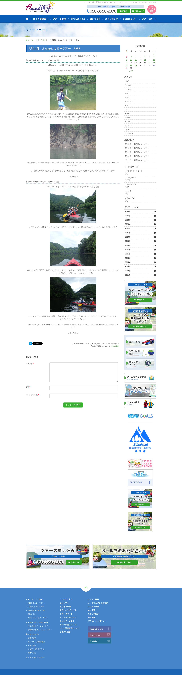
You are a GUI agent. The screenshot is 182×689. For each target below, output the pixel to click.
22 (154, 62)
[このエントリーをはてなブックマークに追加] (30, 343)
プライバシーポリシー (97, 621)
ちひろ (127, 121)
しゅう (127, 97)
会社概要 (91, 610)
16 (127, 62)
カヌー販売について (68, 625)
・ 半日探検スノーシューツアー (38, 626)
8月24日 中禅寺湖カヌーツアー (137, 152)
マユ (126, 93)
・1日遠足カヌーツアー (35, 607)
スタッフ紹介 (93, 614)
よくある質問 (65, 607)
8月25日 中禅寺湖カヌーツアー (137, 144)
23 (127, 65)
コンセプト (64, 603)
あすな (127, 113)
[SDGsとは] (140, 419)
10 (131, 60)
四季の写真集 (65, 632)
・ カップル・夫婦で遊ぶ (35, 642)
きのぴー (128, 125)
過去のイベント (130, 198)
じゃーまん (129, 101)
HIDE (127, 81)
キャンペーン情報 (67, 621)
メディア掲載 (93, 599)
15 (154, 60)
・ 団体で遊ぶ (31, 653)
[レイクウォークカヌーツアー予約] (140, 507)
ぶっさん (128, 89)
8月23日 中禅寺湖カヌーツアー (137, 156)
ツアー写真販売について (70, 628)
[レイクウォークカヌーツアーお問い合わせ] (140, 530)
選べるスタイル (32, 634)
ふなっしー (129, 117)
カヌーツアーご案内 (34, 599)
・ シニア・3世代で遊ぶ (35, 649)
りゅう (127, 105)
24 (131, 65)
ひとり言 (128, 191)
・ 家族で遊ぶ (31, 638)
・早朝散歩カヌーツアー (35, 610)
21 (149, 62)
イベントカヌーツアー (35, 657)
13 (145, 60)
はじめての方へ (66, 599)
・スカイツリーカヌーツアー (37, 618)
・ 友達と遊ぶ (31, 645)
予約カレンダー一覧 (68, 610)
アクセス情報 (93, 607)
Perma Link (115, 346)
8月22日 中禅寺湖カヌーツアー (137, 160)
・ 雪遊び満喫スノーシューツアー (39, 630)
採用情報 (91, 617)
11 (136, 60)
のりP (127, 129)
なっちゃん (129, 85)
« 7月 (131, 71)
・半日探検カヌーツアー (35, 603)
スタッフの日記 (130, 184)
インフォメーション (68, 617)
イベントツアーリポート (134, 171)
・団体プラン (31, 614)
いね (126, 109)
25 (136, 65)
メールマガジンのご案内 (98, 603)
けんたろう (129, 133)
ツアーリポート (130, 178)
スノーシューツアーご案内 (37, 622)
